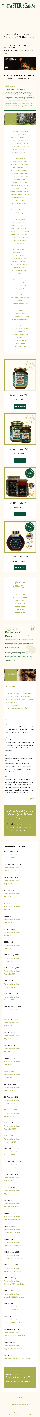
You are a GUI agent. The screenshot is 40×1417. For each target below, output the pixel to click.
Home (20, 1397)
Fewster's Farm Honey (13, 29)
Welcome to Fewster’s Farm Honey (17, 1358)
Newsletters (25, 26)
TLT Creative (26, 1415)
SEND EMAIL (20, 406)
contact (20, 1409)
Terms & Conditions (20, 1405)
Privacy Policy (20, 1401)
